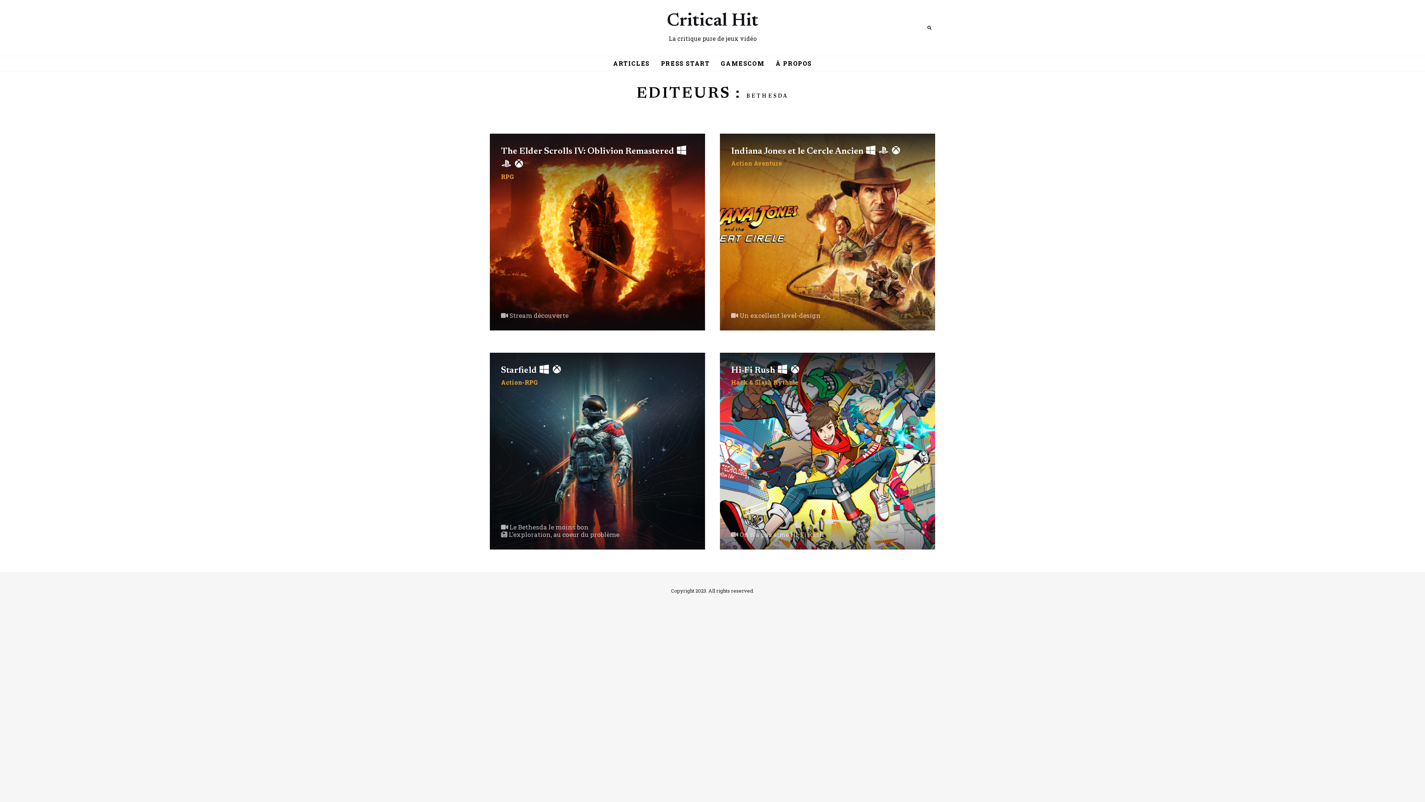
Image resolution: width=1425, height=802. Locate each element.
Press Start (685, 63)
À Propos (794, 63)
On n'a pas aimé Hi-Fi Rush (781, 534)
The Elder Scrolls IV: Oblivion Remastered (588, 151)
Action (741, 163)
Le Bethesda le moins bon (548, 527)
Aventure (768, 163)
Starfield (520, 370)
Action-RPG (519, 382)
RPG (507, 176)
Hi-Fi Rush (754, 370)
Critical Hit (713, 21)
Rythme (785, 382)
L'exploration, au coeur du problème (563, 534)
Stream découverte (538, 315)
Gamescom (742, 63)
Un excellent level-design (779, 315)
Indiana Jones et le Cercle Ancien (798, 151)
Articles (631, 63)
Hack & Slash (751, 382)
